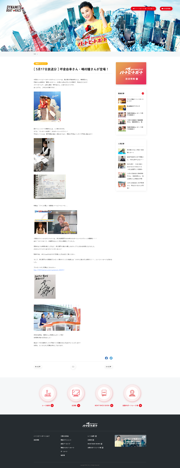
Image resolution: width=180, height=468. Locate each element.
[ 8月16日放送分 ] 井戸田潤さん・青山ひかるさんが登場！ (135, 185)
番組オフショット (41, 63)
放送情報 (167, 8)
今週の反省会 (65, 436)
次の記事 (108, 366)
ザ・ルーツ (64, 451)
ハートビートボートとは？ (144, 8)
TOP (35, 54)
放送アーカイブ (65, 444)
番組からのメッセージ (67, 447)
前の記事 (37, 366)
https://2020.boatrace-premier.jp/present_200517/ (49, 270)
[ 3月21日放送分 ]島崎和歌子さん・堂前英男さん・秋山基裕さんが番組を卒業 (135, 176)
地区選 (63, 455)
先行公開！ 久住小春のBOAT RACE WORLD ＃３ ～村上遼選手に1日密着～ (135, 166)
